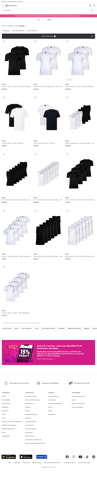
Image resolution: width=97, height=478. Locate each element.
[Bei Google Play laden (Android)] (8, 457)
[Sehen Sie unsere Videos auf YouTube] (80, 457)
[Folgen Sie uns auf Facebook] (67, 457)
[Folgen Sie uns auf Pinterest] (94, 457)
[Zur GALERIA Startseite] (11, 6)
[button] (12, 2)
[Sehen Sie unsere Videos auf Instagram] (74, 457)
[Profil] (90, 5)
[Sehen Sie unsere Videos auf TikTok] (87, 457)
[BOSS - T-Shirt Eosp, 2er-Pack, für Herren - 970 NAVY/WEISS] (17, 117)
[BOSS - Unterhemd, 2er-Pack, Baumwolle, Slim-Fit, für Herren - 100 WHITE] (48, 60)
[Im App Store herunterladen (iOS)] (26, 457)
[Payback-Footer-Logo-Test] (41, 457)
